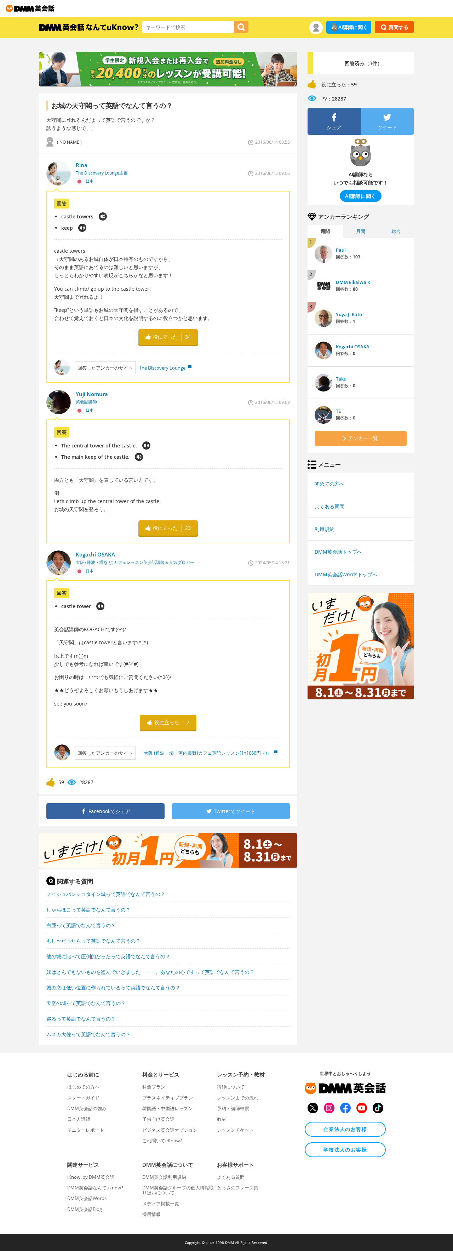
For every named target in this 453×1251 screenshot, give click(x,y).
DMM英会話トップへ (338, 551)
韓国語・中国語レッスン (167, 1108)
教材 (221, 1119)
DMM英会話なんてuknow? (95, 1187)
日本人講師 (78, 1119)
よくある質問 (329, 506)
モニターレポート (85, 1130)
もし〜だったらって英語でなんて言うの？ (93, 940)
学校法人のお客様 (345, 1149)
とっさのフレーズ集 (237, 1187)
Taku (341, 379)
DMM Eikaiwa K (353, 282)
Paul (341, 250)
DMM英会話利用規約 (164, 1177)
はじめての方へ (83, 1087)
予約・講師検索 (233, 1108)
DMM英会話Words (87, 1198)
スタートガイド (83, 1098)
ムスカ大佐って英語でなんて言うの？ (88, 1034)
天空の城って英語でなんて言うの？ (86, 1003)
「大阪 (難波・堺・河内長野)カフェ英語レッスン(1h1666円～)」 (205, 753)
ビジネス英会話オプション (169, 1130)
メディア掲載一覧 (160, 1203)
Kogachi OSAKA (352, 346)
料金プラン (153, 1087)
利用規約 (324, 529)
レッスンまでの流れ (237, 1098)
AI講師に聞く (353, 27)
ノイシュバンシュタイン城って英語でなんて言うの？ (105, 894)
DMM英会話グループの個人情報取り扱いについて (178, 1190)
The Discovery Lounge (162, 368)
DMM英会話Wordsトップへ (346, 574)
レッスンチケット (235, 1130)
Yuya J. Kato (349, 314)
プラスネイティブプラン (167, 1098)
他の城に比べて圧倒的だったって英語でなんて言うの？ (108, 956)
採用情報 (151, 1214)
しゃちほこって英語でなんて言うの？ (88, 909)
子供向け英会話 (158, 1119)
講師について (231, 1087)
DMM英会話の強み (87, 1108)
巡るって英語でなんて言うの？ (81, 1018)
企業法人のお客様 (345, 1129)
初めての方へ (329, 483)
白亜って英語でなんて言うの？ (81, 925)
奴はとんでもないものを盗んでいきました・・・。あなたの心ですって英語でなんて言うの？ (150, 972)
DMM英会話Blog (84, 1209)
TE (338, 411)
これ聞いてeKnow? (162, 1140)
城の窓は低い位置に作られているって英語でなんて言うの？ (113, 987)
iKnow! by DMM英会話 (90, 1177)
